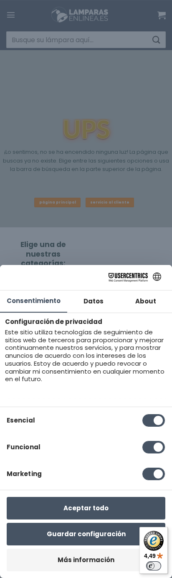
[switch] (153, 565)
